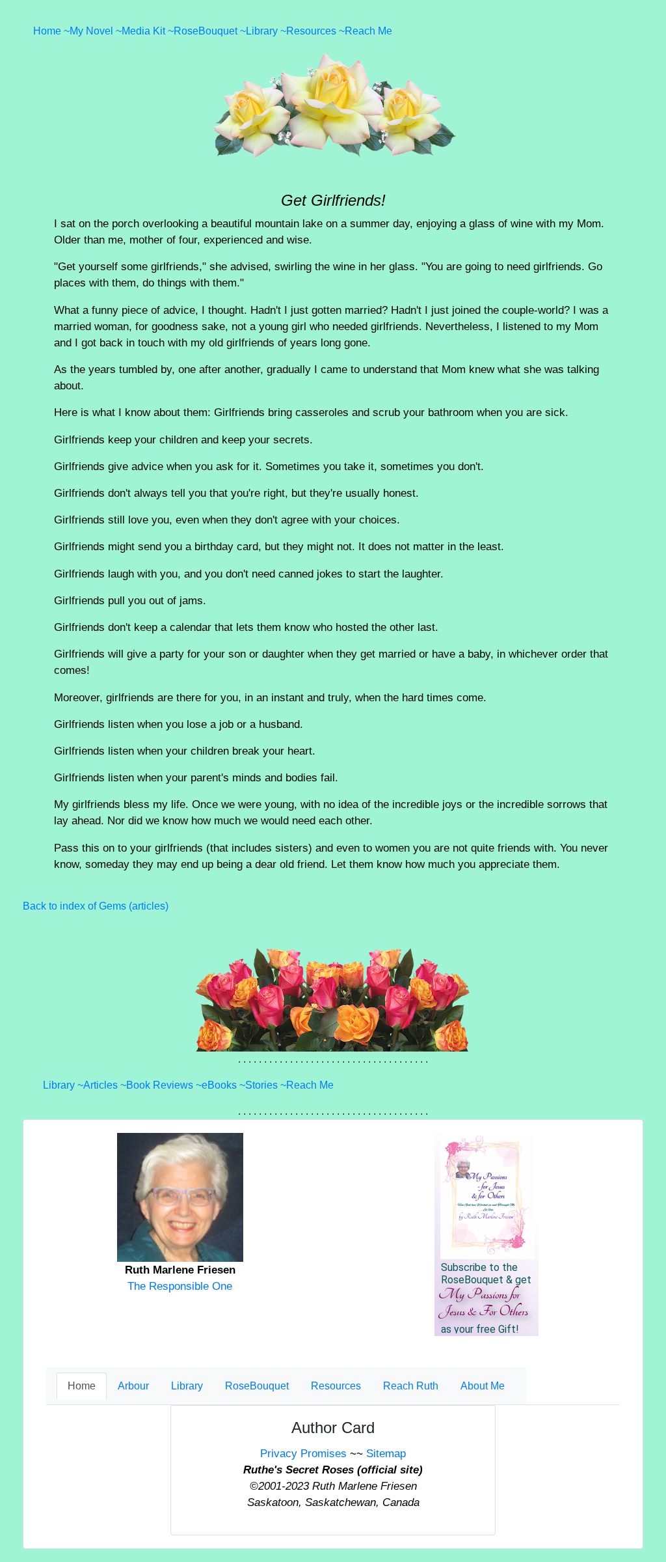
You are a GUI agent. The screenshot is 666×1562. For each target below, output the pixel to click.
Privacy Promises (303, 1453)
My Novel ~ (96, 30)
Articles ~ (104, 1085)
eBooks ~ (223, 1085)
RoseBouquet (257, 1385)
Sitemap (386, 1453)
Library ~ (266, 30)
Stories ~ (265, 1085)
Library (187, 1385)
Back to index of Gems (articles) (95, 906)
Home (82, 1385)
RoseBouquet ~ (210, 30)
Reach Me (368, 30)
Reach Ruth (410, 1385)
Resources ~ (315, 30)
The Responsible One (179, 1286)
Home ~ (51, 30)
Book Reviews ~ (164, 1085)
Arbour (133, 1385)
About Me (482, 1385)
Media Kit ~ (148, 30)
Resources (336, 1385)
